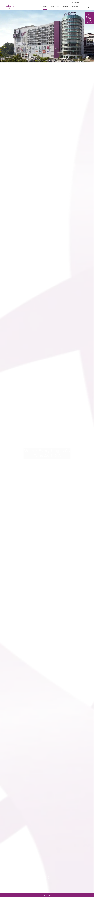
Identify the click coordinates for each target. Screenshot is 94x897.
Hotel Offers (55, 7)
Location (75, 7)
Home (45, 7)
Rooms (65, 7)
